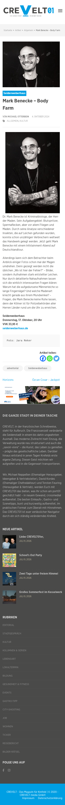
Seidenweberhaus (37, 368)
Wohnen (8, 726)
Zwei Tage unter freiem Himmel (38, 573)
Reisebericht (11, 743)
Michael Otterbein (18, 117)
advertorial (13, 368)
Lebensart (9, 659)
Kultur (24, 121)
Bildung (7, 676)
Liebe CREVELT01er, (31, 536)
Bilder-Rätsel (11, 752)
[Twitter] (56, 358)
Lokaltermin (10, 667)
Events (7, 693)
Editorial (8, 625)
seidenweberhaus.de (15, 328)
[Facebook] (43, 358)
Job (5, 718)
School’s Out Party (30, 555)
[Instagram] (9, 770)
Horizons (8, 380)
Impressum (28, 798)
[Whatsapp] (50, 358)
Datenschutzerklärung (50, 798)
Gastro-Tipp (10, 701)
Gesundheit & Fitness (16, 684)
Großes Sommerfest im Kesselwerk (40, 592)
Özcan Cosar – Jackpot (46, 380)
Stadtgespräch (12, 633)
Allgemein (13, 121)
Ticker (7, 735)
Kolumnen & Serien (14, 650)
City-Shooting (11, 709)
